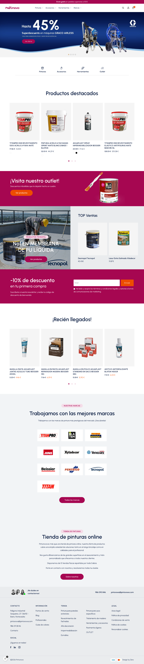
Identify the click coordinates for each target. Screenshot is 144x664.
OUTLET (89, 632)
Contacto (14, 630)
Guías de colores (42, 625)
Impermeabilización (69, 630)
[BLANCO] (10, 153)
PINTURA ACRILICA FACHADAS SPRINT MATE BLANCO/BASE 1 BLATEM (54, 145)
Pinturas (42, 71)
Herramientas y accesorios (97, 623)
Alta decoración (67, 626)
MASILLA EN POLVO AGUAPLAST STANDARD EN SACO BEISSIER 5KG (87, 371)
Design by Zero (128, 660)
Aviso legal (116, 611)
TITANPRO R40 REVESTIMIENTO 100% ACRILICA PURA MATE (23, 144)
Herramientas (83, 71)
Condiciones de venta (120, 620)
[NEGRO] (76, 153)
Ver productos (21, 193)
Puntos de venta (42, 611)
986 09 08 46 (15, 626)
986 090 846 (100, 592)
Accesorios (61, 71)
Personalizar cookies (120, 629)
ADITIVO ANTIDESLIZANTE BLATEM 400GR (116, 370)
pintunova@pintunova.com (122, 592)
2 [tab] (72, 161)
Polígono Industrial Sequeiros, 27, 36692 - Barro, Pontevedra (19, 614)
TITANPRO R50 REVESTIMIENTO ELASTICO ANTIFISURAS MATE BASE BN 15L (118, 145)
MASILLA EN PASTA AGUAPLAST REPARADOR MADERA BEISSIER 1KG (55, 371)
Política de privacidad (120, 615)
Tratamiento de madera (96, 618)
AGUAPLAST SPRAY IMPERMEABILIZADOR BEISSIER (86, 144)
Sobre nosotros (72, 577)
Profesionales (41, 620)
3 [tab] (75, 161)
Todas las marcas (72, 500)
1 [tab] (69, 161)
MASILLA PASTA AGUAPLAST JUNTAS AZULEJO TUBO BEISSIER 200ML (24, 371)
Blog (37, 615)
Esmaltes (64, 635)
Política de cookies (119, 625)
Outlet (102, 71)
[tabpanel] (24, 130)
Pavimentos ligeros (93, 628)
